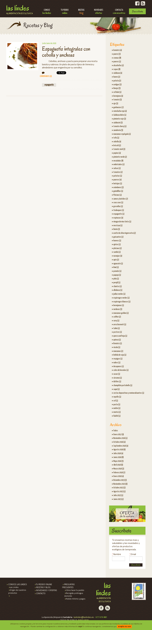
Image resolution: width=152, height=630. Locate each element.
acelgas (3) (117, 85)
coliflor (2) (117, 317)
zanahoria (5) (118, 130)
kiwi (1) (116, 267)
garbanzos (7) (118, 107)
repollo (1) (117, 397)
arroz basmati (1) (119, 325)
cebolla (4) (117, 142)
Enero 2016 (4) (118, 476)
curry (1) (116, 321)
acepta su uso (124, 626)
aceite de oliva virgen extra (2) (124, 233)
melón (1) (116, 408)
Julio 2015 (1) (118, 495)
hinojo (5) (117, 88)
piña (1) (116, 279)
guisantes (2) (118, 237)
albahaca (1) (117, 290)
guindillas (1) (118, 191)
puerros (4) (117, 180)
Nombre (116, 554)
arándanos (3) (118, 187)
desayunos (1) (118, 366)
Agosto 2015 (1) (119, 492)
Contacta (119, 12)
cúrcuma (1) (117, 378)
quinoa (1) (117, 340)
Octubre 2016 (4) (119, 442)
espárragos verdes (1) (121, 298)
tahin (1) (116, 328)
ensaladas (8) (118, 161)
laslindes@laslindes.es (84, 617)
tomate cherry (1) (119, 126)
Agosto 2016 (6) (119, 450)
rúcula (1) (116, 347)
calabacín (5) (118, 123)
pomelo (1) (117, 271)
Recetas (81, 12)
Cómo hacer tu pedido (74, 590)
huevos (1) (117, 241)
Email (132, 554)
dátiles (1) (117, 382)
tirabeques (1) (118, 210)
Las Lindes (19, 9)
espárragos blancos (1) (121, 302)
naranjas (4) (117, 256)
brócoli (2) (117, 145)
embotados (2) (119, 164)
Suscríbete (137, 11)
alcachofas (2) (118, 65)
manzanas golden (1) (121, 313)
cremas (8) (117, 58)
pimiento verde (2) (120, 157)
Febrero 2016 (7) (119, 473)
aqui (80, 626)
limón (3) (116, 229)
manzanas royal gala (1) (122, 134)
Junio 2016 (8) (118, 457)
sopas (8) (116, 69)
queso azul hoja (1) (120, 336)
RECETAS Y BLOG (42, 587)
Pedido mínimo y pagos (74, 598)
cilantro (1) (117, 286)
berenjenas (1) (118, 305)
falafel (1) (117, 416)
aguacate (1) (118, 264)
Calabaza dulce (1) (119, 115)
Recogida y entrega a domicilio (73, 594)
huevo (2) (116, 77)
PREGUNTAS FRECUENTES (68, 586)
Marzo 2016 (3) (118, 469)
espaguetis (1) (118, 214)
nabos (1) (116, 363)
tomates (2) (118, 172)
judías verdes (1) (119, 294)
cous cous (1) (118, 203)
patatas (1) (117, 176)
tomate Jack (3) (119, 149)
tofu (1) (116, 138)
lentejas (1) (117, 184)
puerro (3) (117, 54)
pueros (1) (117, 62)
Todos (115, 431)
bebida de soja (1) (119, 355)
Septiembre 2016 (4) (120, 446)
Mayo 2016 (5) (118, 461)
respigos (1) (117, 359)
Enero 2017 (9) (118, 434)
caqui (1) (116, 389)
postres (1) (117, 332)
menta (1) (117, 412)
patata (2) (117, 81)
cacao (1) (116, 374)
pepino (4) (117, 153)
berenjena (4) (118, 96)
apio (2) (116, 260)
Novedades (98, 12)
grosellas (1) (118, 206)
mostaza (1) (117, 226)
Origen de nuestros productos (17, 591)
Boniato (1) (117, 343)
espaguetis (49, 85)
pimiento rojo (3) (119, 119)
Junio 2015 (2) (118, 499)
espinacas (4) (118, 218)
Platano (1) (117, 195)
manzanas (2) (118, 351)
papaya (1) (117, 275)
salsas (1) (117, 168)
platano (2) (117, 248)
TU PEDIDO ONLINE (43, 584)
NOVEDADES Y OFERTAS (45, 590)
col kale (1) (117, 92)
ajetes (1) (117, 244)
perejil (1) (116, 283)
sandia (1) (117, 252)
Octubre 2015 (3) (119, 488)
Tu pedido (65, 12)
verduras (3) (117, 309)
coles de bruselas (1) (121, 370)
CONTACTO (39, 593)
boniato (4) (117, 50)
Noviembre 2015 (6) (120, 484)
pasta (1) (116, 405)
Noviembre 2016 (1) (120, 438)
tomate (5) (117, 100)
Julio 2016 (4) (118, 453)
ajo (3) (115, 104)
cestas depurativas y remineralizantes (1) (128, 393)
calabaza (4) (117, 73)
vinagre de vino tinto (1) (122, 222)
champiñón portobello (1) (122, 385)
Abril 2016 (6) (118, 465)
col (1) (115, 401)
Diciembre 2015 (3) (120, 480)
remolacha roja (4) (120, 111)
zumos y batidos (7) (120, 199)
